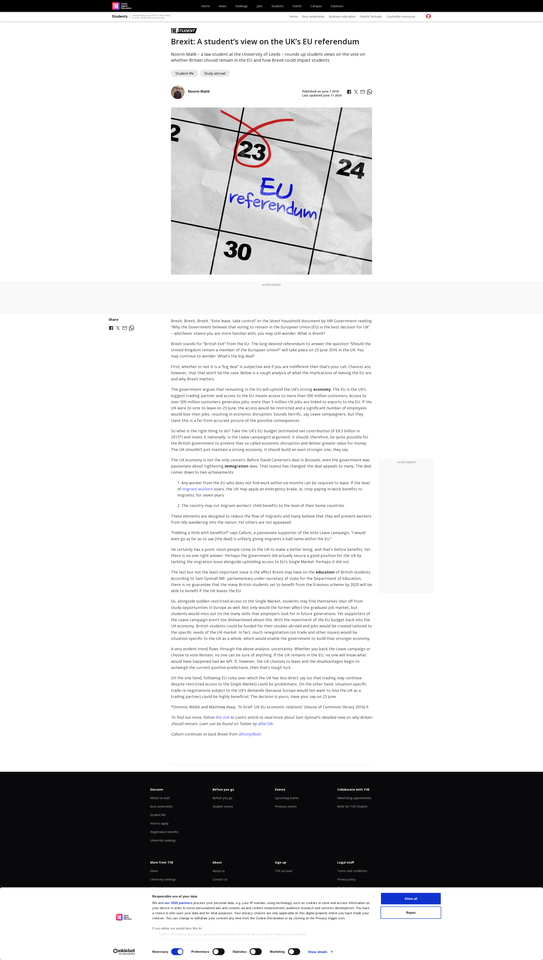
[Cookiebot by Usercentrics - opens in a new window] (124, 952)
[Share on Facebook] (349, 91)
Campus (316, 6)
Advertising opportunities (354, 798)
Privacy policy (346, 879)
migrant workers (197, 488)
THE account (283, 871)
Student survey (223, 806)
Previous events (286, 806)
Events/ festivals (371, 16)
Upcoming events (287, 798)
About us (219, 871)
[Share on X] (355, 91)
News (223, 6)
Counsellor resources (400, 16)
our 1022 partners (179, 903)
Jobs (260, 6)
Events (297, 6)
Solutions (337, 6)
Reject (411, 912)
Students (278, 6)
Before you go (222, 798)
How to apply (159, 823)
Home (205, 6)
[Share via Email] (362, 91)
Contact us (220, 879)
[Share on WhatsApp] (369, 91)
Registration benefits (164, 832)
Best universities (313, 16)
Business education (342, 16)
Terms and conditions (352, 871)
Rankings (241, 6)
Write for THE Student (352, 806)
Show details (317, 951)
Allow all (410, 898)
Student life (158, 815)
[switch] (219, 951)
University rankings (163, 840)
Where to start (160, 798)
